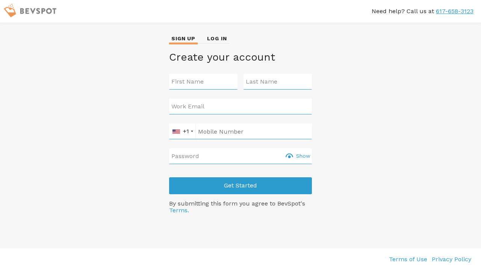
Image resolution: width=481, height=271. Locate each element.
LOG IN (217, 38)
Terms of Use (408, 259)
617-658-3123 (454, 11)
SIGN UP (183, 38)
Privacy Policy (451, 259)
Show (303, 156)
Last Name (261, 81)
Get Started (240, 185)
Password (185, 156)
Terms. (179, 210)
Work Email (187, 106)
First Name (187, 81)
